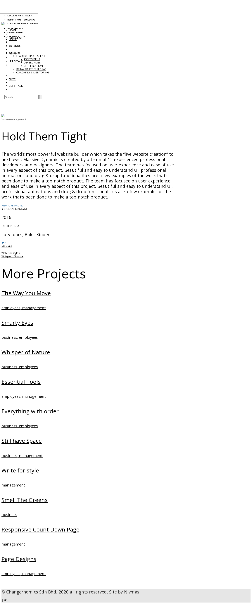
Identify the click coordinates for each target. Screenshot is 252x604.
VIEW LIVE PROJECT (13, 205)
